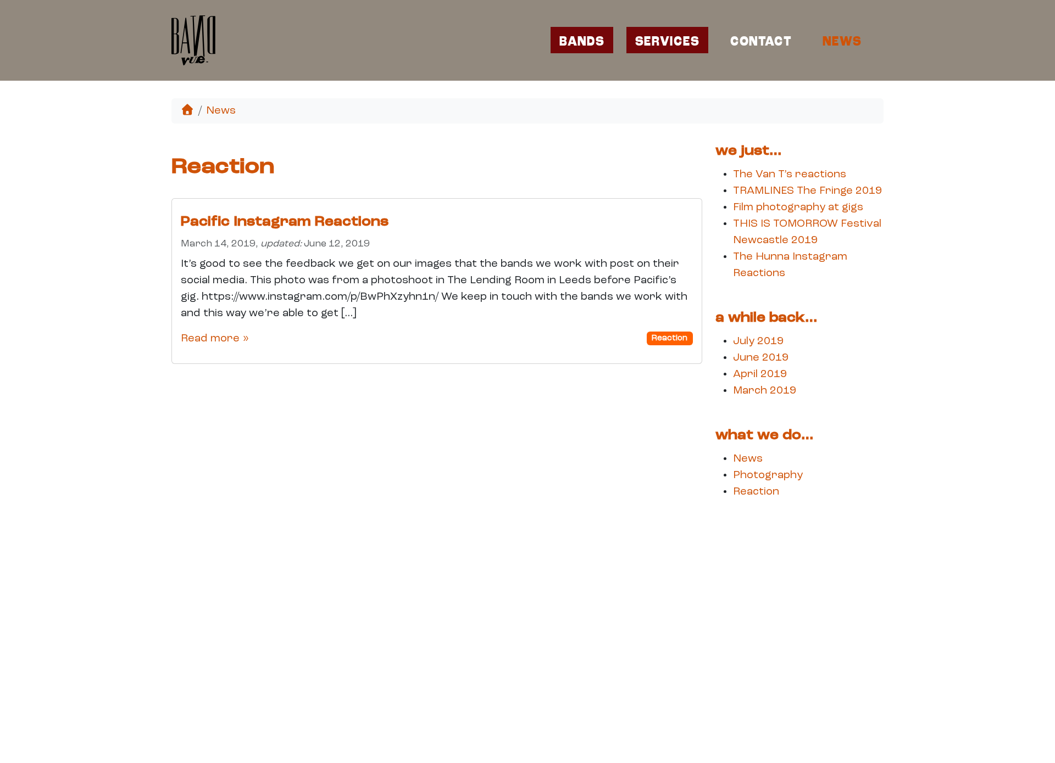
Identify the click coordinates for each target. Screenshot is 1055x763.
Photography (768, 475)
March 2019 (764, 390)
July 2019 (758, 341)
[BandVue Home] (195, 40)
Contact (761, 43)
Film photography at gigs (798, 207)
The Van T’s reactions (789, 174)
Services (667, 43)
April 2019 (760, 374)
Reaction (669, 338)
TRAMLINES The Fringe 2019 (807, 191)
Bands (581, 43)
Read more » (215, 338)
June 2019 (761, 357)
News (842, 43)
